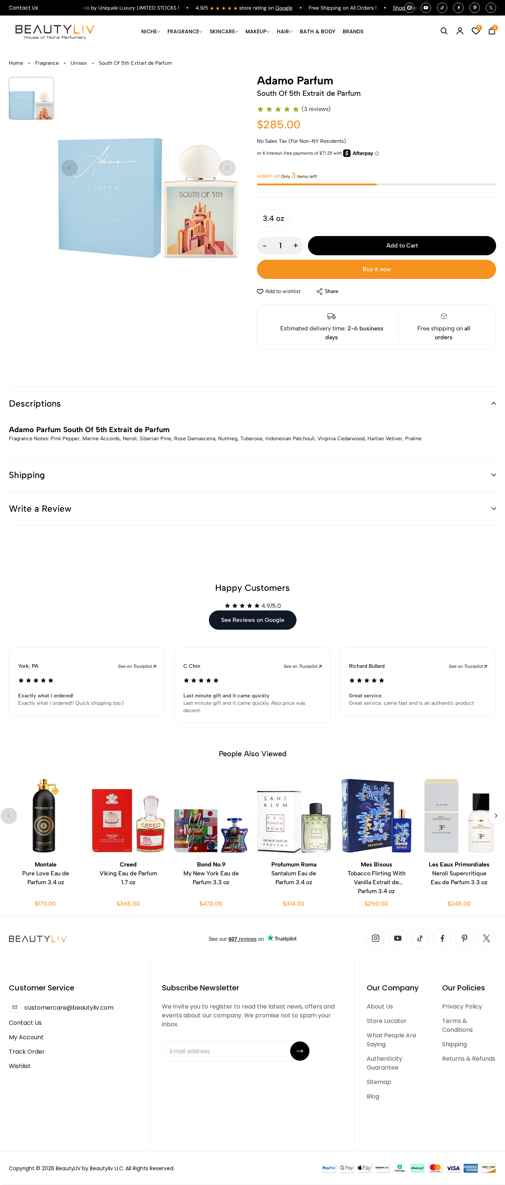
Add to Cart (402, 245)
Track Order (27, 1051)
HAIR (283, 31)
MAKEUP (255, 31)
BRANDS (353, 31)
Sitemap (379, 1082)
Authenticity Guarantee (384, 1063)
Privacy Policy (462, 1006)
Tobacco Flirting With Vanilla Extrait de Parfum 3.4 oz (377, 878)
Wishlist (20, 1066)
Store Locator (387, 1021)
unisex (79, 63)
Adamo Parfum (295, 80)
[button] (252, 403)
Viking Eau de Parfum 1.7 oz (128, 873)
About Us (380, 1006)
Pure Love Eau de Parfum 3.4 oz (45, 873)
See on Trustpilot (135, 666)
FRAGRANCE (183, 31)
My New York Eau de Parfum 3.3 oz (211, 873)
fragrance (47, 63)
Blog (373, 1096)
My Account (26, 1037)
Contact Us (23, 7)
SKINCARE (222, 31)
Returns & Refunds (468, 1058)
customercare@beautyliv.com (68, 1007)
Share (331, 291)
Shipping (454, 1044)
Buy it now (377, 269)
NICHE (149, 31)
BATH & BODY (317, 31)
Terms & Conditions (457, 1025)
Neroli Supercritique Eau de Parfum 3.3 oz (459, 873)
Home (16, 63)
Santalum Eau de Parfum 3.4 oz (293, 873)
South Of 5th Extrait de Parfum (135, 63)
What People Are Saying (391, 1039)
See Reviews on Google (252, 619)
